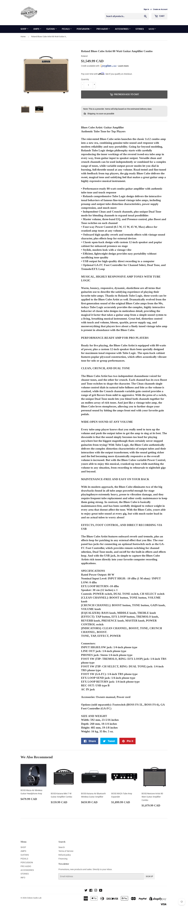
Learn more (123, 66)
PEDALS (66, 29)
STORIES (140, 29)
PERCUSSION (83, 29)
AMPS (36, 29)
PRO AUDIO (102, 29)
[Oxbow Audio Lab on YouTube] (100, 891)
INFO (23, 877)
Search (61, 847)
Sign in (146, 9)
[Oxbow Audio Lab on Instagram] (95, 891)
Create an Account (160, 9)
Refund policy (64, 855)
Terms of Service (65, 851)
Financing (62, 858)
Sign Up (149, 876)
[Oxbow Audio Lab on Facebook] (90, 891)
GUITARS (50, 29)
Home (23, 36)
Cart (161, 16)
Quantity (85, 79)
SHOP (24, 29)
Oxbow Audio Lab (34, 898)
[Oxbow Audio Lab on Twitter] (85, 891)
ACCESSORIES (122, 29)
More (151, 29)
